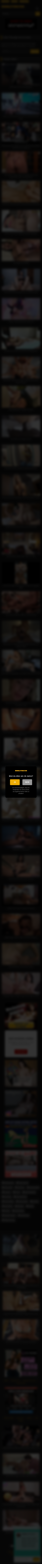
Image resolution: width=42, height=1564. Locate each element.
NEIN (27, 782)
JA (15, 782)
